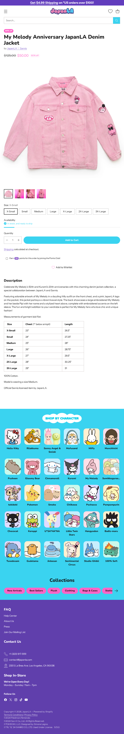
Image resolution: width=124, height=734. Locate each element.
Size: (11, 205)
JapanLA (26, 711)
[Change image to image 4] (41, 193)
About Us (9, 621)
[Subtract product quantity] (7, 240)
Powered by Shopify (43, 711)
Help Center (10, 615)
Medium (38, 211)
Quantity (8, 233)
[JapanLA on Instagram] (16, 700)
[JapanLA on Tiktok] (21, 700)
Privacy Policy (31, 715)
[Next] (116, 591)
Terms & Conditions (13, 715)
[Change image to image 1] (8, 193)
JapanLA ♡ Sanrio (17, 48)
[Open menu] (5, 11)
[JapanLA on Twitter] (11, 700)
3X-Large (101, 211)
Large (53, 211)
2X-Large (84, 211)
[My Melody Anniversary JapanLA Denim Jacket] (62, 124)
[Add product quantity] (18, 240)
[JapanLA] (62, 11)
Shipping (9, 249)
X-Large (67, 211)
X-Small (11, 211)
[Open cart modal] (117, 11)
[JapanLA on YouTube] (26, 700)
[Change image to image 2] (19, 193)
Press (7, 626)
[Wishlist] (110, 11)
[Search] (116, 20)
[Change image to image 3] (30, 193)
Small (24, 211)
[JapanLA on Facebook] (5, 700)
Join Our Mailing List (14, 632)
